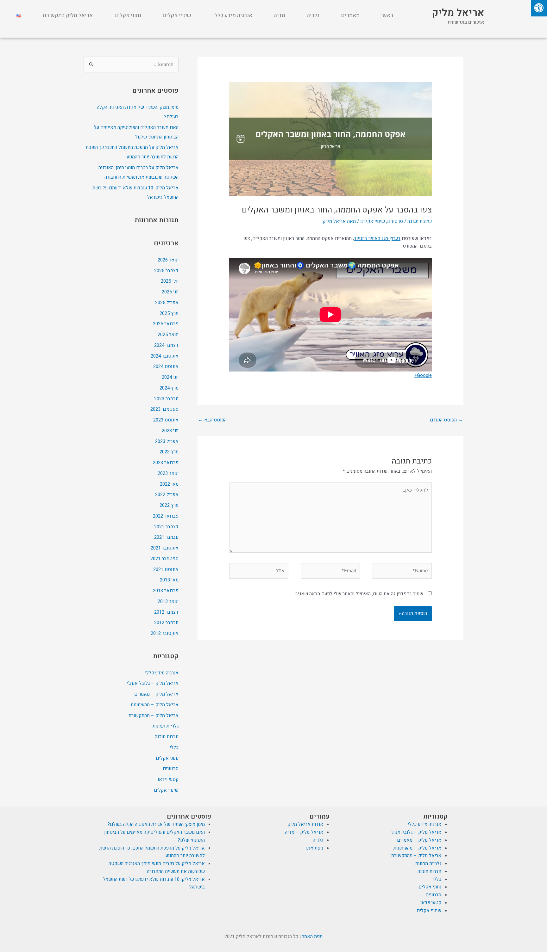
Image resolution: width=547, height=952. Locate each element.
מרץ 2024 (169, 387)
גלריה (313, 15)
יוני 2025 (170, 291)
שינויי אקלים (177, 15)
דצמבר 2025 (166, 270)
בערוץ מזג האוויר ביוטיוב (377, 238)
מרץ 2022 (169, 505)
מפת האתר (312, 936)
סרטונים (395, 221)
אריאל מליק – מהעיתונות (155, 704)
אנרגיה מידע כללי (232, 15)
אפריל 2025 (167, 302)
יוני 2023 (170, 430)
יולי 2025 (170, 281)
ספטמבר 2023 (164, 409)
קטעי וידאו (168, 779)
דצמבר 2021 (166, 526)
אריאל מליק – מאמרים (156, 694)
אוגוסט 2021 (166, 569)
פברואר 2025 (166, 323)
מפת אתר (314, 848)
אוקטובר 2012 (165, 633)
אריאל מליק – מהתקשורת (154, 715)
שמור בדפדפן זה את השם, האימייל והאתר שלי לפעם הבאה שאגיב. (358, 593)
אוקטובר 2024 (165, 356)
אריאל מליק (458, 12)
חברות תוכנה (167, 736)
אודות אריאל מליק (305, 824)
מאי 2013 (169, 579)
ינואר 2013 (168, 601)
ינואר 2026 (168, 259)
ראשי (387, 15)
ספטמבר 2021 (164, 558)
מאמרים (350, 15)
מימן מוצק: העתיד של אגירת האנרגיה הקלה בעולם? (156, 824)
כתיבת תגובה (419, 221)
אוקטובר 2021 (165, 547)
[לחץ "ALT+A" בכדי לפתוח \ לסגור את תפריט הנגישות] (539, 8)
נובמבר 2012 (166, 622)
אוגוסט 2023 (166, 419)
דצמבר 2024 (166, 345)
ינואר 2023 (168, 473)
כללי (174, 747)
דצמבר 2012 (166, 612)
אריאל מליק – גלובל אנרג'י (153, 683)
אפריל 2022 (167, 494)
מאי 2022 (169, 484)
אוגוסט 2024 (166, 366)
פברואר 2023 (166, 462)
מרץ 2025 (169, 313)
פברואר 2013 (166, 590)
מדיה (279, 15)
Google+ (423, 375)
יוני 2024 (170, 377)
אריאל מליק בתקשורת (68, 15)
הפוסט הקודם (446, 419)
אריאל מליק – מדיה (304, 832)
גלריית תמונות (166, 725)
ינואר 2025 (168, 334)
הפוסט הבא (212, 419)
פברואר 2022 (166, 516)
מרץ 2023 (169, 451)
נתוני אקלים (128, 15)
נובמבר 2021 (166, 537)
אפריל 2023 (167, 441)
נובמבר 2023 (166, 398)
